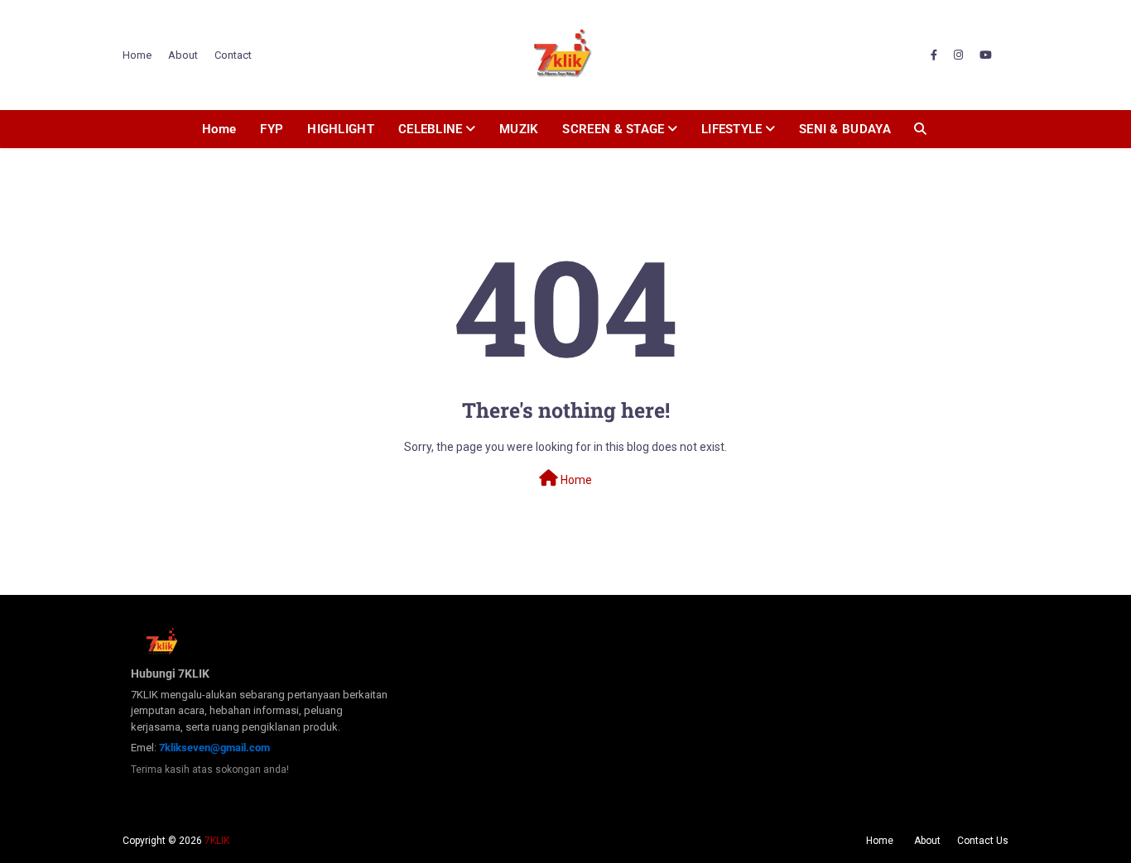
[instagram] (958, 55)
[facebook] (933, 55)
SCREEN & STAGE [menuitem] (613, 129)
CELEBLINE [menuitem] (430, 129)
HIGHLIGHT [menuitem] (340, 129)
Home (137, 55)
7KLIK (217, 840)
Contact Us (982, 840)
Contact (233, 55)
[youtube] (985, 55)
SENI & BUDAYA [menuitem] (845, 129)
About (183, 55)
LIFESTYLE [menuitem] (732, 129)
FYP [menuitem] (271, 129)
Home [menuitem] (219, 129)
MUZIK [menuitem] (519, 129)
